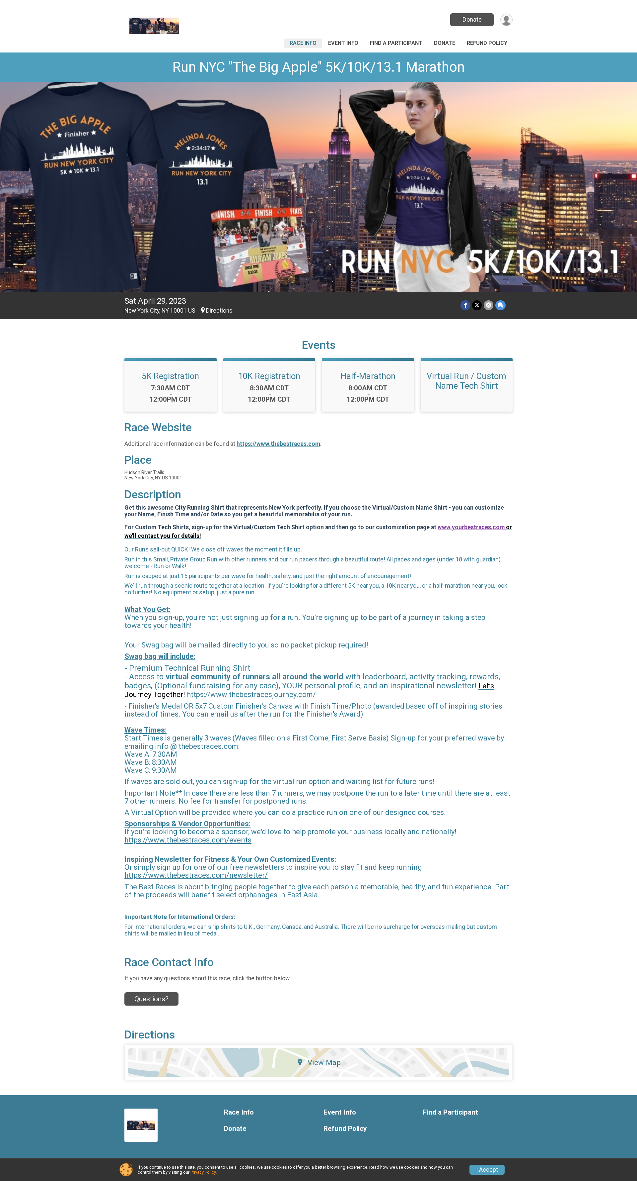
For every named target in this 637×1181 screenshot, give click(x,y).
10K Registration (269, 376)
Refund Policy (487, 43)
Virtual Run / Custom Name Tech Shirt (466, 380)
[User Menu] (506, 20)
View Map (324, 1062)
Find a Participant (396, 43)
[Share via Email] (488, 305)
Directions (219, 310)
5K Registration (170, 376)
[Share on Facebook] (465, 305)
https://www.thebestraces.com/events (187, 840)
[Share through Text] (500, 305)
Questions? (151, 999)
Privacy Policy (203, 1172)
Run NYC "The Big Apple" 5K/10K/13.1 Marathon (319, 67)
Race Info (303, 43)
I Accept (487, 1169)
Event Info (343, 43)
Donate (472, 19)
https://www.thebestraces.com (278, 444)
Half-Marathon (367, 376)
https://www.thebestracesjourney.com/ (251, 694)
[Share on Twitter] (477, 305)
